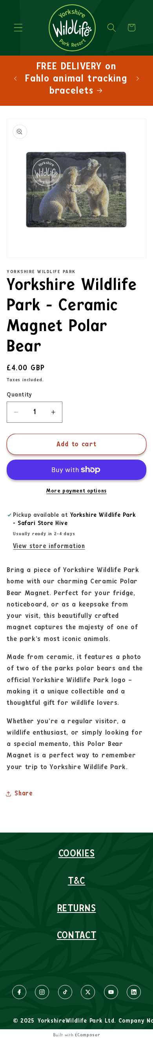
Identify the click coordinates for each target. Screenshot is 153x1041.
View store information (49, 546)
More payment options (76, 491)
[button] (18, 28)
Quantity (19, 395)
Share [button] (24, 793)
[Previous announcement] (15, 78)
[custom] (19, 992)
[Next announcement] (137, 78)
